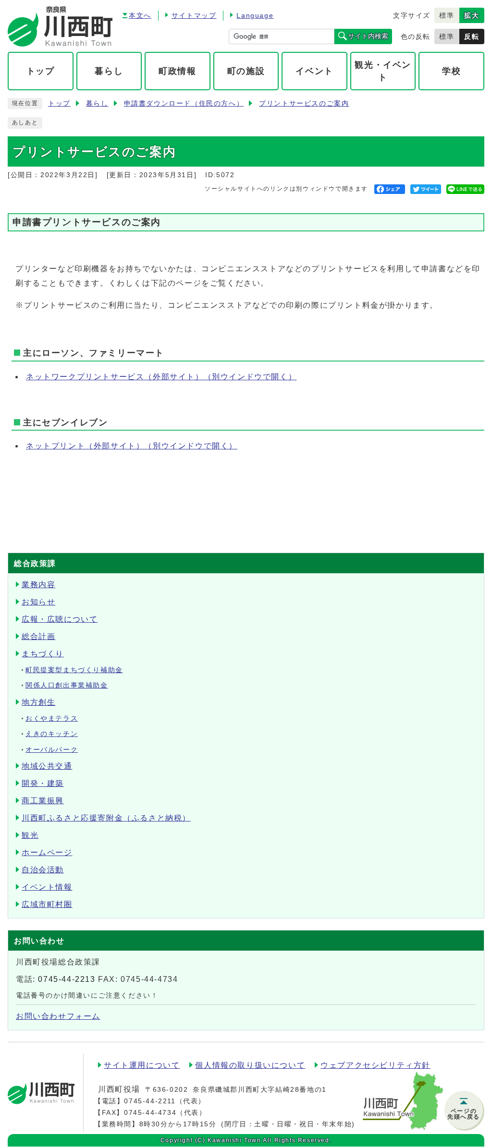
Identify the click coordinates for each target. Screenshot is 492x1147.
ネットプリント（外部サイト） (131, 446)
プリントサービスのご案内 (304, 103)
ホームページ (47, 852)
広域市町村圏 (47, 904)
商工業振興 (43, 801)
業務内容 (38, 584)
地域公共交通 (47, 766)
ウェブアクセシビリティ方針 (375, 1065)
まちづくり (43, 654)
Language (254, 15)
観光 (30, 835)
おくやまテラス (51, 718)
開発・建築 (43, 783)
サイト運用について (142, 1065)
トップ (59, 103)
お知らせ (38, 602)
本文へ (140, 15)
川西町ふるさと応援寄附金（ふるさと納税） (106, 818)
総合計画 (38, 636)
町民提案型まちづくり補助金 (74, 670)
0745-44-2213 (66, 979)
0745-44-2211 (149, 1101)
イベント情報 (47, 887)
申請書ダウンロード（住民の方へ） (184, 103)
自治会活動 (43, 870)
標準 (446, 15)
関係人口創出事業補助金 (66, 685)
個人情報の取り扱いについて (250, 1065)
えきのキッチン (51, 733)
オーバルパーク (51, 749)
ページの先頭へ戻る (463, 1114)
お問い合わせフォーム (58, 1016)
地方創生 (38, 702)
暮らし (97, 103)
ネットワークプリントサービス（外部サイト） (161, 377)
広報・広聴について (60, 619)
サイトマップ (194, 15)
